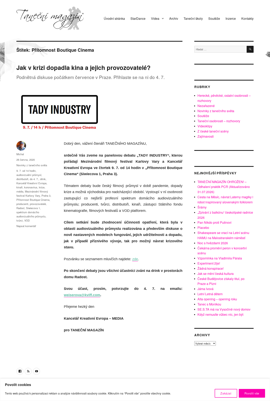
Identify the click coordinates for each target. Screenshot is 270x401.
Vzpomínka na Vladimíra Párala (219, 258)
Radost (20, 208)
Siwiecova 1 (33, 208)
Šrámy (202, 207)
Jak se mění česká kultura (215, 273)
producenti (22, 204)
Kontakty (247, 18)
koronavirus (30, 187)
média (19, 191)
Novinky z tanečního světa (31, 165)
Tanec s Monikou (209, 304)
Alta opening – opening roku (217, 299)
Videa (155, 18)
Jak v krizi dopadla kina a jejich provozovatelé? (83, 67)
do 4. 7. (34, 179)
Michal (20, 154)
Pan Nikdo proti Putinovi (214, 222)
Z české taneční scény (213, 131)
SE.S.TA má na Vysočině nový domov (223, 309)
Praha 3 (46, 195)
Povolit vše (252, 393)
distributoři (22, 179)
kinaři (19, 187)
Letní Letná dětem (210, 294)
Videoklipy (204, 126)
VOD (27, 220)
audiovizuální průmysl (28, 175)
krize (41, 187)
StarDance (137, 18)
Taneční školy (193, 18)
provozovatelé (38, 204)
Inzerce (231, 18)
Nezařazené (206, 105)
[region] (135, 390)
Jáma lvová (205, 288)
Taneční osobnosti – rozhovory (218, 121)
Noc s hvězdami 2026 (212, 243)
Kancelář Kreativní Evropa (31, 183)
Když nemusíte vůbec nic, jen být (220, 314)
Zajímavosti (205, 136)
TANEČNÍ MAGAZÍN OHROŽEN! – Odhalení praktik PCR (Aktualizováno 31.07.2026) (223, 186)
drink (43, 179)
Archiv (173, 18)
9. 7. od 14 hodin (26, 171)
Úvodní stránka (114, 18)
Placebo (203, 227)
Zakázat (225, 393)
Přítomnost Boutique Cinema (32, 200)
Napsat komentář (26, 226)
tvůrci (19, 220)
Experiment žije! (208, 263)
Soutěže (214, 18)
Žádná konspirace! (210, 268)
